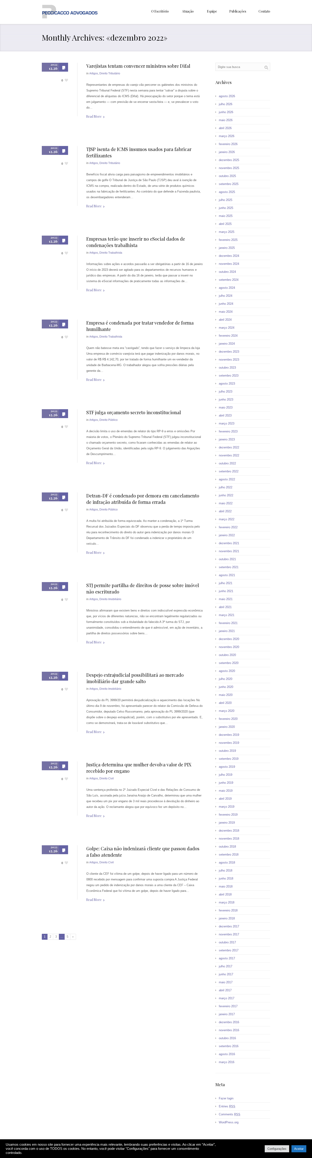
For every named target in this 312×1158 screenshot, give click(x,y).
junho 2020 (226, 687)
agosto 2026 (227, 96)
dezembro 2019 (229, 734)
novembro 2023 (229, 359)
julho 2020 (225, 679)
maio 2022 (226, 503)
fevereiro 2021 (228, 623)
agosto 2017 (227, 958)
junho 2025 (226, 208)
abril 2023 (225, 415)
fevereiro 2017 (228, 1006)
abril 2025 (225, 224)
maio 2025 (226, 216)
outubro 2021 (227, 559)
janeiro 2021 (227, 631)
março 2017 (226, 998)
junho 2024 (226, 303)
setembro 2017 (228, 950)
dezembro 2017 (229, 926)
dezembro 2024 (229, 256)
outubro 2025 (227, 176)
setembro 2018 (228, 854)
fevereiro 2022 (228, 527)
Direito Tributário (109, 73)
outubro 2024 (227, 271)
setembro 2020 (228, 663)
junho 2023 (226, 399)
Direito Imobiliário (110, 599)
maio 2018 (226, 886)
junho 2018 (226, 878)
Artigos (93, 73)
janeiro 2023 (227, 439)
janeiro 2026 (227, 152)
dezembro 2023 (229, 351)
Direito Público (108, 420)
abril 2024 (225, 319)
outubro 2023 (227, 367)
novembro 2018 (229, 838)
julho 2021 (225, 583)
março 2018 (226, 902)
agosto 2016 (227, 1054)
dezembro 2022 (229, 447)
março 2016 (226, 1062)
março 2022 (226, 519)
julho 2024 (225, 295)
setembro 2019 (228, 758)
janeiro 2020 (227, 727)
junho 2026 (226, 112)
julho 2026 (225, 104)
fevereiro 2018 (228, 910)
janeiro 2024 (227, 343)
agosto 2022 (227, 479)
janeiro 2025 (227, 248)
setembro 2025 (228, 184)
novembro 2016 (229, 1030)
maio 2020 (226, 695)
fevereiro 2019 (228, 814)
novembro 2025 (229, 168)
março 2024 (226, 327)
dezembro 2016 (229, 1022)
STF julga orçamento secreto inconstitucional (133, 412)
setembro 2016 (228, 1046)
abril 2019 (225, 798)
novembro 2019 (229, 742)
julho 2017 (225, 966)
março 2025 (226, 232)
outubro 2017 (227, 942)
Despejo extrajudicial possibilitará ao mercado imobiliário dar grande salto (135, 678)
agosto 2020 (227, 671)
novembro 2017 (229, 934)
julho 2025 (225, 200)
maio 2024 (226, 311)
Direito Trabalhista (110, 252)
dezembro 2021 (229, 543)
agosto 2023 (227, 383)
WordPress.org (228, 1122)
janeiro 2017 (227, 1014)
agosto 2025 (227, 192)
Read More (94, 116)
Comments (229, 1114)
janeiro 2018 (227, 918)
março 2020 (226, 711)
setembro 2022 (228, 471)
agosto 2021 (227, 575)
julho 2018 (225, 870)
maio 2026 (226, 120)
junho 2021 (226, 591)
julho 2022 (225, 487)
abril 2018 (225, 894)
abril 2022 (225, 511)
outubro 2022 (227, 463)
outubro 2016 (227, 1038)
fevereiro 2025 (228, 240)
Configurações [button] (276, 1148)
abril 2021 (225, 607)
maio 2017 (226, 982)
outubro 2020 (227, 655)
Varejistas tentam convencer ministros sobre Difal (138, 66)
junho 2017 (226, 974)
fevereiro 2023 (228, 431)
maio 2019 (226, 790)
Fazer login (226, 1098)
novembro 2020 (229, 647)
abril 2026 (225, 128)
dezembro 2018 (229, 830)
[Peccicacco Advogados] (70, 12)
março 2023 (226, 423)
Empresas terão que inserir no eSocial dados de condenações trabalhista (135, 242)
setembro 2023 (228, 375)
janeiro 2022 (227, 535)
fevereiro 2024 (228, 335)
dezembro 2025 (229, 160)
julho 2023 (225, 391)
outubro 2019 (227, 750)
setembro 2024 (228, 279)
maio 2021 (226, 599)
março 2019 (226, 806)
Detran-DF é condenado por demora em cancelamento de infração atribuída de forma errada (142, 498)
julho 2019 (225, 774)
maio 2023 (226, 407)
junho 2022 (226, 495)
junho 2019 (226, 782)
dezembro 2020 (229, 639)
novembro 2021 (229, 551)
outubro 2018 (227, 846)
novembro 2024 (229, 263)
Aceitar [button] (299, 1148)
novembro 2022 (229, 455)
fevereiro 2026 (228, 144)
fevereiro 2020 (228, 719)
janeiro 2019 (227, 822)
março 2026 (226, 136)
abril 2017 (225, 990)
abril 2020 (225, 703)
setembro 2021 (228, 567)
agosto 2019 (227, 766)
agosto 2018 (227, 862)
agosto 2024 (227, 287)
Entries (227, 1106)
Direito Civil (106, 778)
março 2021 (226, 615)
